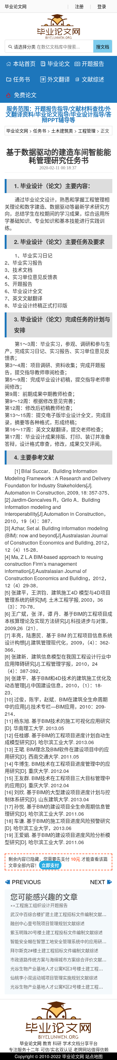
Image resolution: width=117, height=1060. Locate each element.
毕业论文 (55, 63)
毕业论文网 (17, 130)
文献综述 (89, 79)
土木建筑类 (62, 130)
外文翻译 (55, 79)
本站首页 (21, 63)
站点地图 (94, 1056)
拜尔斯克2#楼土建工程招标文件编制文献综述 (54, 950)
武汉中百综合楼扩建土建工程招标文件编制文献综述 (60, 914)
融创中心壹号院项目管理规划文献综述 (47, 923)
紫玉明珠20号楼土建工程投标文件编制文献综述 (56, 932)
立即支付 (50, 865)
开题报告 (89, 63)
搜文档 (102, 46)
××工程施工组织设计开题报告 (39, 905)
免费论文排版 (21, 96)
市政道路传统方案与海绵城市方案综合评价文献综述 (60, 959)
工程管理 (86, 130)
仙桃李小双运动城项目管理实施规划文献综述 (54, 977)
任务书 (18, 79)
